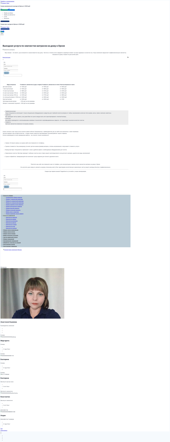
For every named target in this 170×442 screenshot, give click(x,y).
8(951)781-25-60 (5, 21)
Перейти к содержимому (7, 1)
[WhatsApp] (1, 31)
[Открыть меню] (2, 33)
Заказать (6, 72)
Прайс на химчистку (9, 14)
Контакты (6, 18)
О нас (5, 16)
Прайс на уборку (8, 13)
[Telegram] (3, 31)
